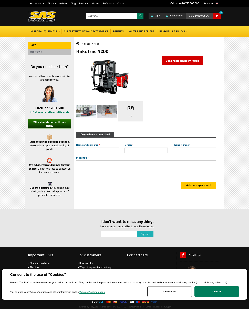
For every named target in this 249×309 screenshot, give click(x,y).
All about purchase (40, 263)
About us (34, 267)
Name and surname (87, 144)
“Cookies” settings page (92, 292)
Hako (33, 45)
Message (81, 157)
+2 (130, 116)
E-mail (128, 144)
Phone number (181, 144)
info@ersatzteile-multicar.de (49, 112)
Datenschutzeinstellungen (158, 306)
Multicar (36, 52)
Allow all (217, 291)
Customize (169, 291)
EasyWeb (93, 306)
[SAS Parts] (42, 16)
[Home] (31, 3)
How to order (86, 263)
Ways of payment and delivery (95, 267)
